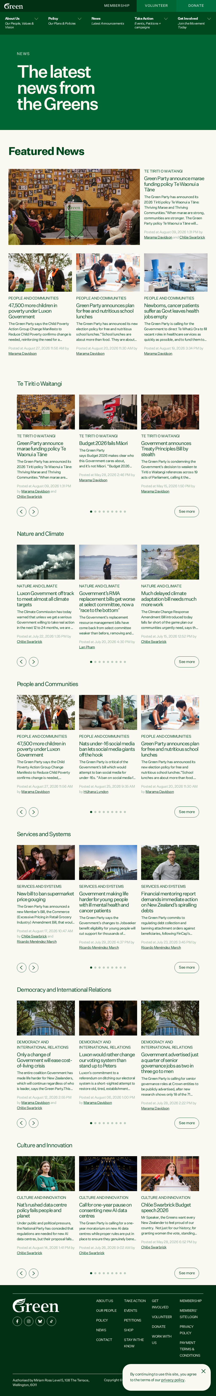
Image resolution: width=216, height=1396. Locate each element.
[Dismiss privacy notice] (203, 1371)
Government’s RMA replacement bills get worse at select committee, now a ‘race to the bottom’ (107, 602)
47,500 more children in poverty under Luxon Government (32, 311)
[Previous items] (21, 511)
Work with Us (161, 1340)
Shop (128, 1330)
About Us (104, 1301)
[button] (21, 23)
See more (187, 512)
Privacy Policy (187, 1330)
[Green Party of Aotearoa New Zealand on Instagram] (28, 1321)
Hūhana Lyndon (96, 792)
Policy (102, 1320)
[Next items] (33, 511)
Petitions (132, 1320)
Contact (104, 1340)
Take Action (135, 1301)
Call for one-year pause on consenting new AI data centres (105, 1211)
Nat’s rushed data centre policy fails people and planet (41, 1211)
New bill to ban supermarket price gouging (45, 896)
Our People (106, 1311)
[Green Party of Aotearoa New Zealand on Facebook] (17, 1321)
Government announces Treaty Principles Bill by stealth (166, 449)
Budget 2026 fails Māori (103, 443)
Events (130, 1311)
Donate (196, 6)
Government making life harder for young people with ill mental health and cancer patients (104, 902)
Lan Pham (87, 647)
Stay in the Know (134, 1343)
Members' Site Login (189, 1314)
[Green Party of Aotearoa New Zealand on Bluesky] (40, 1321)
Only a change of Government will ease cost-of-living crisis (44, 1060)
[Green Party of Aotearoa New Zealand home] (36, 1305)
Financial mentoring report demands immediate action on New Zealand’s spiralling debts (169, 902)
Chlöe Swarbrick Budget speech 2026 (166, 1208)
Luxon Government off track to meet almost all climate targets (45, 599)
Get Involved (160, 1304)
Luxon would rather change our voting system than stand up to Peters (107, 1060)
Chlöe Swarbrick (192, 237)
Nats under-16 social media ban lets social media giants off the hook (107, 749)
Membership (117, 6)
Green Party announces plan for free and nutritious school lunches (105, 311)
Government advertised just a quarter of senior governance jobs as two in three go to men (169, 1063)
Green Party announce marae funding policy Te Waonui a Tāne (174, 184)
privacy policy (172, 1380)
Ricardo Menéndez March (37, 942)
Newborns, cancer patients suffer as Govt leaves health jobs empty (171, 311)
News (101, 1330)
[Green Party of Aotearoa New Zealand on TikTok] (51, 1321)
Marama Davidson (158, 237)
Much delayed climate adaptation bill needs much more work (168, 599)
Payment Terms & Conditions (190, 1349)
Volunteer (156, 6)
